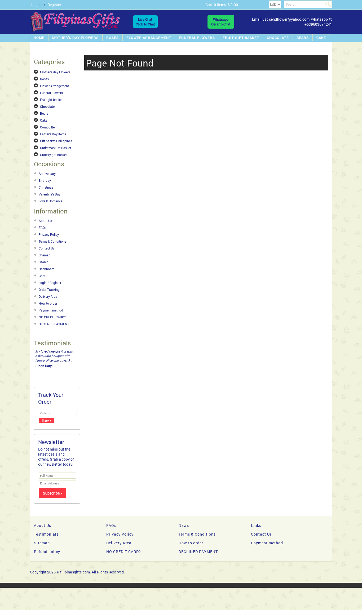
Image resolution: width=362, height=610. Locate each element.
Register (54, 4)
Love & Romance (50, 201)
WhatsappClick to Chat (221, 21)
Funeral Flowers (197, 37)
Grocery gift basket (53, 155)
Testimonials (46, 534)
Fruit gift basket (241, 37)
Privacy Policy (49, 234)
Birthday (45, 180)
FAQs (42, 227)
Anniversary (47, 173)
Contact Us (47, 248)
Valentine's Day (49, 194)
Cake (321, 37)
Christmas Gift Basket (55, 148)
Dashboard (47, 269)
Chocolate (278, 37)
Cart (42, 276)
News (184, 525)
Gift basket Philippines (56, 141)
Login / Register (50, 282)
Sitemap (44, 255)
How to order (48, 303)
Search (43, 262)
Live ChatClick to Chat (145, 21)
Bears (303, 37)
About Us (45, 221)
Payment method (51, 310)
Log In (36, 4)
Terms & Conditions (52, 241)
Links (256, 525)
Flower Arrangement (148, 37)
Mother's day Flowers (75, 37)
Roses (112, 37)
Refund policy (47, 551)
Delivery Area (48, 296)
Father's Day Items (53, 134)
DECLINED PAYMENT (54, 324)
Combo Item (48, 127)
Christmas (46, 187)
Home (39, 37)
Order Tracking (49, 289)
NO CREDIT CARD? (52, 317)
